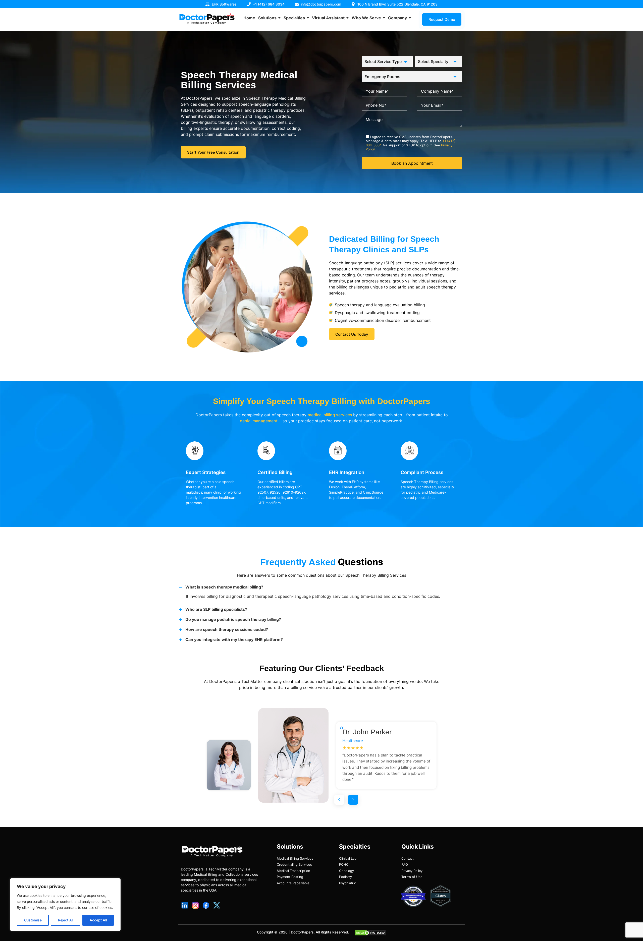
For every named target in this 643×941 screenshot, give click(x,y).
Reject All (65, 920)
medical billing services (330, 414)
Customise (33, 920)
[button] (339, 800)
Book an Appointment (412, 163)
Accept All (98, 920)
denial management (259, 420)
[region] (65, 904)
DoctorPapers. (303, 932)
